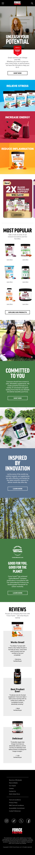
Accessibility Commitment (17, 808)
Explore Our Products (17, 312)
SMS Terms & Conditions (16, 805)
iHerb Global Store (14, 794)
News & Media (13, 783)
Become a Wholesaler (15, 780)
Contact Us (12, 791)
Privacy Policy (13, 803)
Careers (11, 788)
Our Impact (12, 786)
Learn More (10, 260)
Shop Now (17, 73)
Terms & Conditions (15, 800)
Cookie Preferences (15, 811)
